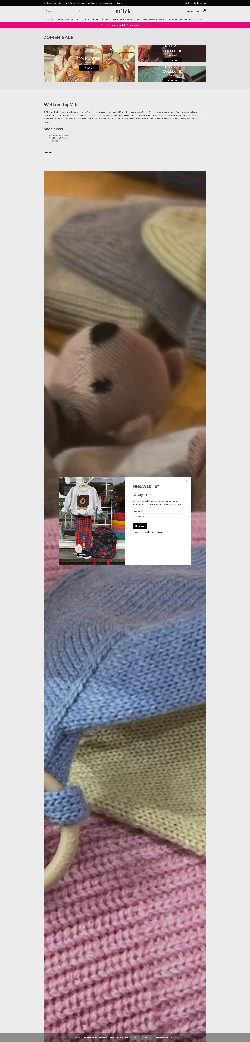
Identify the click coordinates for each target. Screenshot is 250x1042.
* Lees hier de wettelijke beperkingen (147, 532)
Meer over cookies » (164, 1037)
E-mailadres (138, 511)
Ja (135, 1037)
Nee (146, 1037)
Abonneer (139, 526)
